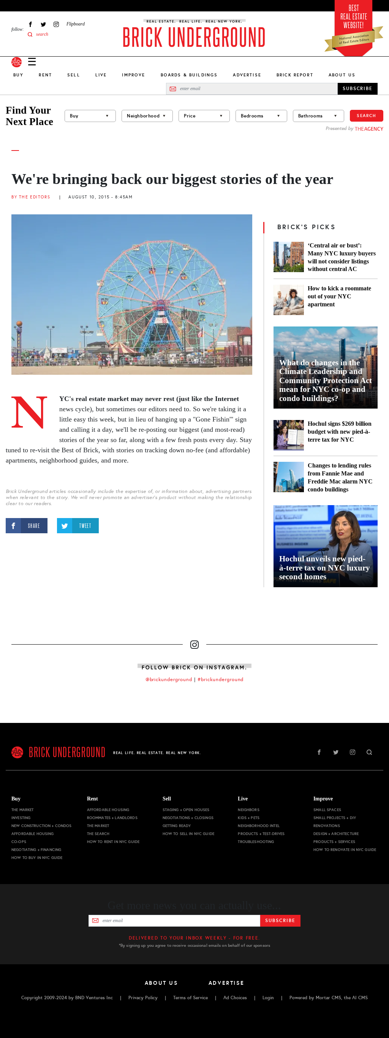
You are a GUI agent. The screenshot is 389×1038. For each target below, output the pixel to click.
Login (268, 998)
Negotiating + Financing (36, 849)
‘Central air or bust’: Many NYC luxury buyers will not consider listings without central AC (342, 257)
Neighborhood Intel (259, 825)
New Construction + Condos (41, 825)
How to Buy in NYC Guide (36, 857)
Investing (20, 817)
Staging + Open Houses (186, 809)
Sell (73, 75)
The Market (22, 809)
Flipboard (75, 24)
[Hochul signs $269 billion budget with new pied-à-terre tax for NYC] (289, 435)
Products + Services (334, 841)
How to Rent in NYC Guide (113, 841)
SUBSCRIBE (358, 89)
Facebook (30, 24)
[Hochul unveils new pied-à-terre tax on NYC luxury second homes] (326, 546)
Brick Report (295, 75)
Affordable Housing (32, 833)
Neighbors (248, 809)
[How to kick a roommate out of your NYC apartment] (289, 300)
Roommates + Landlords (112, 817)
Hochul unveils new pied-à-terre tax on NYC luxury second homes (324, 568)
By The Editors (30, 197)
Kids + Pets (248, 817)
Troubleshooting (256, 841)
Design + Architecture (336, 833)
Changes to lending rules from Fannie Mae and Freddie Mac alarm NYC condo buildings (340, 477)
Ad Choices (235, 998)
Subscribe (280, 921)
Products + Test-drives (261, 833)
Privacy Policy (143, 998)
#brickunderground (221, 680)
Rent (45, 75)
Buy (18, 75)
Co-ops (18, 841)
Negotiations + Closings (188, 817)
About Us (342, 75)
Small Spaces (327, 809)
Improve (133, 75)
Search (366, 115)
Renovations (326, 825)
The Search (98, 833)
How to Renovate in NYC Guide (344, 849)
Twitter (43, 24)
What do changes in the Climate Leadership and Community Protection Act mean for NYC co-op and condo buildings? (325, 380)
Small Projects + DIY (334, 817)
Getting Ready (177, 825)
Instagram (56, 24)
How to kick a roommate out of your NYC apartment (339, 296)
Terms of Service (190, 998)
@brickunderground (169, 680)
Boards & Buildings (189, 75)
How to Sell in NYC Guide (188, 833)
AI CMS (360, 998)
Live (101, 75)
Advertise (247, 75)
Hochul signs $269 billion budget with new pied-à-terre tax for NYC (340, 431)
